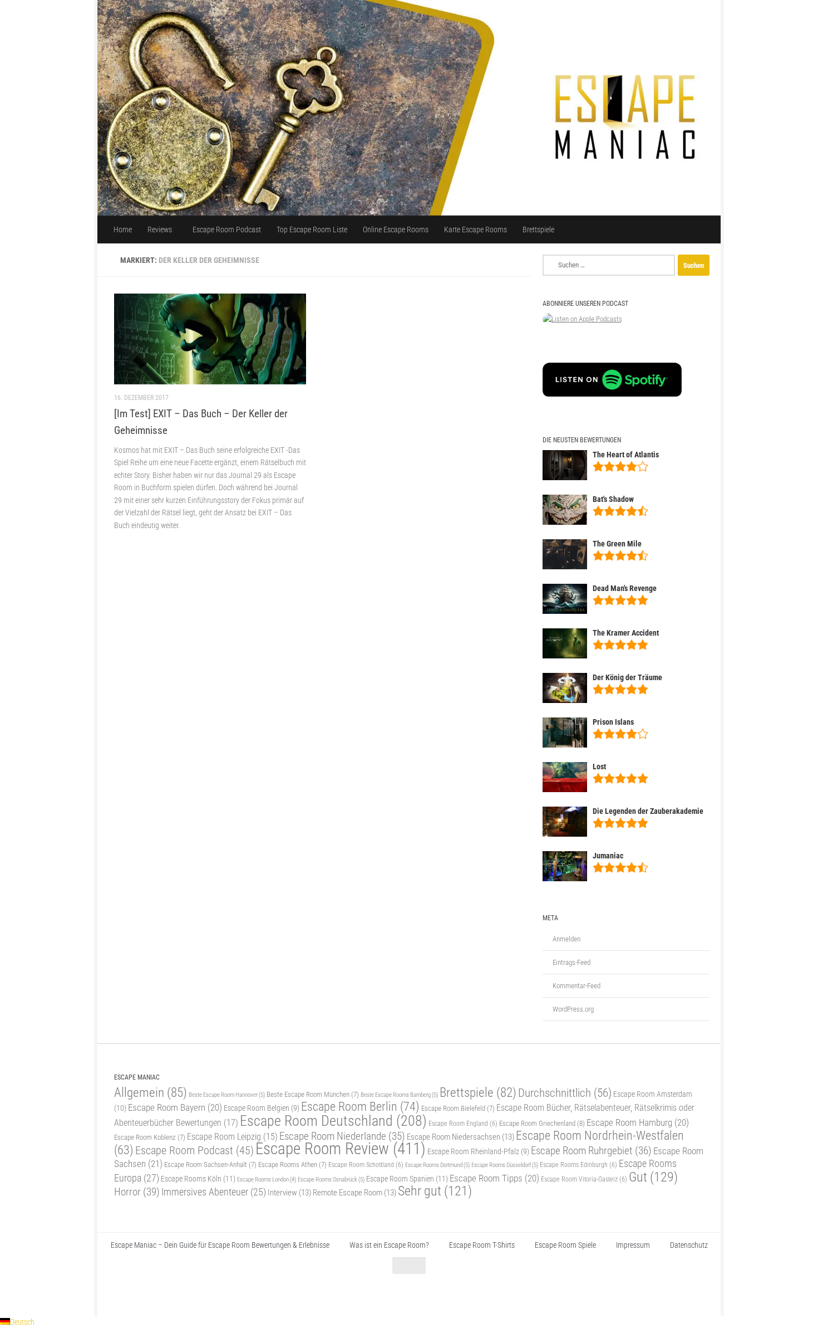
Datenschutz (689, 1245)
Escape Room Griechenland (542, 1123)
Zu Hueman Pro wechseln (238, 1293)
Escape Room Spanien (407, 1179)
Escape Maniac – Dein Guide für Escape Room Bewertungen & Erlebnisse (220, 1245)
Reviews (159, 229)
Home (123, 229)
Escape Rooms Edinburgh (578, 1165)
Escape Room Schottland (365, 1165)
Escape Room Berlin (360, 1106)
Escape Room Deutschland (333, 1120)
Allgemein (150, 1092)
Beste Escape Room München (313, 1094)
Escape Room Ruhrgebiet (591, 1150)
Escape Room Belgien (261, 1108)
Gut (653, 1177)
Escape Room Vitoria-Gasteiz (584, 1179)
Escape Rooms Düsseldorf (504, 1165)
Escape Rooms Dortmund (437, 1165)
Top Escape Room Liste (312, 229)
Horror (137, 1191)
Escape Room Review (340, 1148)
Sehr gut (435, 1191)
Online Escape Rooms (395, 229)
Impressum (633, 1245)
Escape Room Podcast (227, 229)
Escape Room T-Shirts (482, 1245)
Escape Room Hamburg (638, 1122)
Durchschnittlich (565, 1093)
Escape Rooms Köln (198, 1179)
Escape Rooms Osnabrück (331, 1179)
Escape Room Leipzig (232, 1137)
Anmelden (566, 939)
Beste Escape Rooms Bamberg (399, 1094)
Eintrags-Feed (571, 962)
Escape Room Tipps (494, 1178)
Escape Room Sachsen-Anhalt (210, 1164)
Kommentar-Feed (576, 986)
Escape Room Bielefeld (458, 1108)
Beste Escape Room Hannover (227, 1094)
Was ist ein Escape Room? (389, 1245)
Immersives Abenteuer (213, 1192)
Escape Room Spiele (565, 1245)
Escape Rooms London (266, 1179)
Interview (289, 1193)
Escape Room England (462, 1123)
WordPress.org (573, 1009)
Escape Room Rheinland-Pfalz (478, 1151)
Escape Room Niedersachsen (460, 1137)
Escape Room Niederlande (342, 1136)
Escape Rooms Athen (292, 1164)
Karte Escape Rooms (475, 229)
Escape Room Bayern (175, 1107)
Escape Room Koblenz (149, 1137)
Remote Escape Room (354, 1193)
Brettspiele (538, 229)
